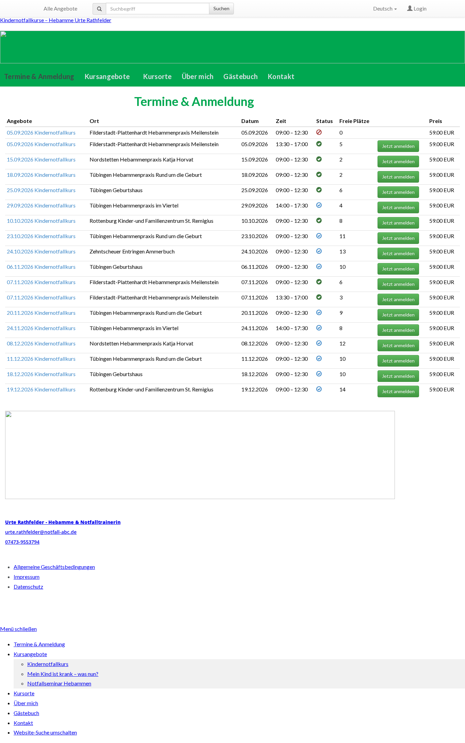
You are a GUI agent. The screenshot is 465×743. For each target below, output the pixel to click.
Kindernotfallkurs (47, 664)
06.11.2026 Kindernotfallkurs (41, 266)
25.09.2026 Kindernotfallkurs (41, 190)
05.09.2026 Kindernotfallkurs (41, 132)
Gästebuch (240, 76)
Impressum (26, 576)
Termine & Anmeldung (39, 76)
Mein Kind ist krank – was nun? (62, 673)
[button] (109, 76)
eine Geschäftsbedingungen (54, 566)
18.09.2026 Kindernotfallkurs (41, 174)
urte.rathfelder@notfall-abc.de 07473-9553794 (63, 532)
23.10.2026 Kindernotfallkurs (41, 236)
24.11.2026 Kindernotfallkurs (41, 328)
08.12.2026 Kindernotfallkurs (41, 343)
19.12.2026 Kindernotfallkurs (41, 389)
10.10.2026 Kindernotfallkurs (41, 220)
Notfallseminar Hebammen (59, 683)
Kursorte (157, 76)
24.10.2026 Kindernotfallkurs (41, 251)
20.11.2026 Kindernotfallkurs (41, 312)
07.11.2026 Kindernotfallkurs (41, 282)
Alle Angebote (60, 8)
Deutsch (383, 8)
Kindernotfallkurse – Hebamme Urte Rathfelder (55, 20)
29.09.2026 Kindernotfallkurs (41, 205)
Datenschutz (28, 586)
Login (420, 8)
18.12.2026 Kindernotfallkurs (41, 374)
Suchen (221, 8)
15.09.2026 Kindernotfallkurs (41, 159)
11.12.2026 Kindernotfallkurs (41, 358)
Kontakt (281, 76)
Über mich (198, 76)
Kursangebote (107, 76)
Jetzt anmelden (398, 146)
